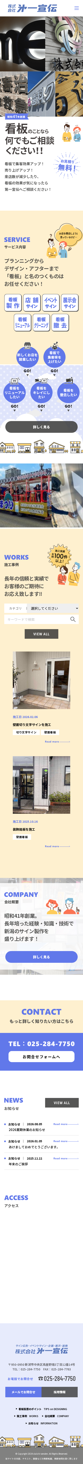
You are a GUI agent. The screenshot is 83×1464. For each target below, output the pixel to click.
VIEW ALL (41, 634)
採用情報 (60, 1392)
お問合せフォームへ (41, 1056)
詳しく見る (41, 426)
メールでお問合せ (23, 1392)
